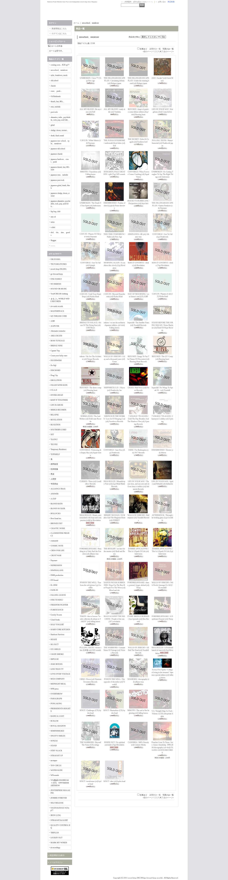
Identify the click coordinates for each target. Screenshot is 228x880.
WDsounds (55, 775)
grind (53, 125)
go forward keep (57, 274)
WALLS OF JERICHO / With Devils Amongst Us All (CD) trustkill (162, 585)
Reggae (53, 240)
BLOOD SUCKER (58, 508)
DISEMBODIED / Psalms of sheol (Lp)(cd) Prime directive (114, 205)
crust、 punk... (56, 91)
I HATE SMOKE (57, 654)
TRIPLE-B (55, 833)
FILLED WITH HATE (59, 385)
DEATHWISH (56, 360)
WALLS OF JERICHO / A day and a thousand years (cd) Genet (114, 359)
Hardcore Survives (57, 634)
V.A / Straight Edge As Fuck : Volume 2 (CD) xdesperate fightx (162, 713)
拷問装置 (54, 464)
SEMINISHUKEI (57, 731)
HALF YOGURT (57, 624)
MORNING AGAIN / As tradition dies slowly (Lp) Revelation (114, 265)
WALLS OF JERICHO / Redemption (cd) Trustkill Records (138, 518)
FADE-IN (54, 590)
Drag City (54, 375)
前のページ (148, 51)
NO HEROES (56, 284)
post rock (54, 112)
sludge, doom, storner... (59, 130)
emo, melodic (55, 107)
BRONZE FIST (56, 523)
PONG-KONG (56, 703)
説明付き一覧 (155, 49)
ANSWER (54, 494)
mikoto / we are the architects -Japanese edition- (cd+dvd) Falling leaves (114, 325)
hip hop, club (55, 211)
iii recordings (55, 847)
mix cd (53, 217)
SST (52, 434)
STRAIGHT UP (57, 755)
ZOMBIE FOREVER (59, 798)
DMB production (57, 575)
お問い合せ (162, 2)
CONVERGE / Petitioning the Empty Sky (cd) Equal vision (90, 452)
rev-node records (57, 306)
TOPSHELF (55, 454)
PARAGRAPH (56, 699)
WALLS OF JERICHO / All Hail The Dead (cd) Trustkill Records (138, 650)
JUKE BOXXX (57, 664)
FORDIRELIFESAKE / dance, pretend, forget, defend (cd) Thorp (138, 585)
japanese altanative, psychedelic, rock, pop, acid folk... (60, 203)
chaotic (53, 86)
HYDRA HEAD (57, 395)
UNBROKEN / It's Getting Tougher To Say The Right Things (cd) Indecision (162, 174)
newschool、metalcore (59, 70)
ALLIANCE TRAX (58, 489)
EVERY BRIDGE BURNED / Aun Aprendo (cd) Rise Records (138, 619)
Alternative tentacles (58, 331)
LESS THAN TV (57, 669)
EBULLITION (56, 380)
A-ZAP (53, 499)
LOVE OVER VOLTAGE (60, 674)
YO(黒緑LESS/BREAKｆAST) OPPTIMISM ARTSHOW (60, 783)
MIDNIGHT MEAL (58, 684)
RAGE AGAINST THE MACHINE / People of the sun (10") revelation (114, 619)
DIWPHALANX (57, 570)
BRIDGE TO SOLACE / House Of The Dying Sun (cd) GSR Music (90, 325)
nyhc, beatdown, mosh (59, 75)
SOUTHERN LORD (58, 430)
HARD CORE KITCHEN (60, 629)
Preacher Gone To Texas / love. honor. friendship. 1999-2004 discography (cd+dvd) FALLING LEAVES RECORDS (162, 747)
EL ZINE (54, 585)
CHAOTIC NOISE (58, 528)
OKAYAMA (55, 259)
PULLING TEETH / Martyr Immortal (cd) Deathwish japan (162, 143)
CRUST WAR (56, 555)
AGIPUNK (55, 326)
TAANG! (54, 439)
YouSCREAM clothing (59, 294)
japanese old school (58, 149)
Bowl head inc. (56, 518)
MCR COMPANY (58, 679)
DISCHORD (55, 370)
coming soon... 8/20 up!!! (60, 65)
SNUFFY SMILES (58, 736)
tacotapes (54, 760)
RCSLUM (54, 721)
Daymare (54, 560)
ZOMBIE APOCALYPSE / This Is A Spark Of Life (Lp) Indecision (162, 551)
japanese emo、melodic (59, 175)
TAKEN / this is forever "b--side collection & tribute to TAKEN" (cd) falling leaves (90, 619)
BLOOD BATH (57, 504)
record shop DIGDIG (59, 269)
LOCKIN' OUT (56, 838)
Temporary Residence (58, 449)
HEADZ (54, 639)
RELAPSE (55, 415)
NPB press (55, 689)
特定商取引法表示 (57, 855)
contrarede (54, 541)
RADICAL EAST (57, 716)
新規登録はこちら (59, 28)
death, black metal (57, 136)
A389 (53, 321)
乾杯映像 (54, 469)
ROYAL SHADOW (58, 726)
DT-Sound (54, 580)
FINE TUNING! (57, 600)
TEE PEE (54, 444)
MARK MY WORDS (59, 843)
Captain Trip (55, 351)
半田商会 (54, 484)
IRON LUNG (56, 815)
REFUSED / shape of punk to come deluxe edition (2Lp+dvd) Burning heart (138, 112)
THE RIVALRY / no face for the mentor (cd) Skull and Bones (114, 551)
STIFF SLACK (56, 750)
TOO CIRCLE (56, 765)
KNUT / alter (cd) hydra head (114, 781)
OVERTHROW (56, 694)
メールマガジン (56, 862)
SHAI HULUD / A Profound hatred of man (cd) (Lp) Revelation (162, 650)
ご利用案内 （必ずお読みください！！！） (139, 2)
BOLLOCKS (55, 513)
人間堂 (53, 479)
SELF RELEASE (57, 803)
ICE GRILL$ (55, 649)
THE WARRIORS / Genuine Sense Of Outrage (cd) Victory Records (114, 650)
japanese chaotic (57, 154)
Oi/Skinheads (56, 96)
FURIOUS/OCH (57, 610)
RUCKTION (55, 425)
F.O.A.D (54, 390)
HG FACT (54, 644)
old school (54, 80)
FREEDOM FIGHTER (59, 605)
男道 (52, 474)
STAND (54, 746)
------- (53, 246)
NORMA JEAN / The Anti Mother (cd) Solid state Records (90, 419)
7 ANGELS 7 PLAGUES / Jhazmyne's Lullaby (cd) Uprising (162, 419)
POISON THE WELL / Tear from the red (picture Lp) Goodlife (90, 585)
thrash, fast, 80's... (57, 101)
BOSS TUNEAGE (58, 341)
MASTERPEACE (57, 311)
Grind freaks (55, 620)
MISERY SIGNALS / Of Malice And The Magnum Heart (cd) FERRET (114, 518)
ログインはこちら (59, 33)
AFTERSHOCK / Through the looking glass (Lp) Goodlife (162, 518)
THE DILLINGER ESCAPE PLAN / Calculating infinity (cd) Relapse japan (114, 80)
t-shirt (53, 227)
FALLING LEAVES (58, 595)
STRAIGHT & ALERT (59, 820)
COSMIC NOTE (57, 546)
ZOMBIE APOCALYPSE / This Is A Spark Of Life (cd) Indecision (138, 551)
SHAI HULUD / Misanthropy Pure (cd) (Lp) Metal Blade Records (114, 484)
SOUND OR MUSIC (59, 289)
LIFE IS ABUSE (57, 405)
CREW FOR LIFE (57, 550)
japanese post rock (57, 180)
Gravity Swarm (56, 615)
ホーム (76, 23)
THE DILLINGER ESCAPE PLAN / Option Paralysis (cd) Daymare (162, 205)
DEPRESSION (56, 565)
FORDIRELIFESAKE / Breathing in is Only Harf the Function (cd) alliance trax (90, 551)
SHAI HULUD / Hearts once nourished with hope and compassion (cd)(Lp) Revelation (90, 518)
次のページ (168, 51)
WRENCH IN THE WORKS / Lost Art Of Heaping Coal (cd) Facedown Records (114, 419)
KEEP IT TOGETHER (59, 400)
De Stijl (53, 365)
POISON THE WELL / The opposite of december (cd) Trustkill (114, 682)
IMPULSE (55, 659)
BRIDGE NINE (57, 346)
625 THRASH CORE (59, 316)
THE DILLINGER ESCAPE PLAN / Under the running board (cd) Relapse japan (138, 80)
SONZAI (54, 741)
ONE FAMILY (56, 279)
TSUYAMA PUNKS (59, 264)
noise (53, 222)
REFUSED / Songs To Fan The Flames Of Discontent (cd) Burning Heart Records (138, 359)
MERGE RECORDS (58, 410)
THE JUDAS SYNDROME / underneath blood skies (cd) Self (114, 143)
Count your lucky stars (59, 356)
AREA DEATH (56, 336)
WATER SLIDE (57, 770)
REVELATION (56, 420)
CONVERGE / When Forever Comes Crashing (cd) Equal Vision (138, 174)
